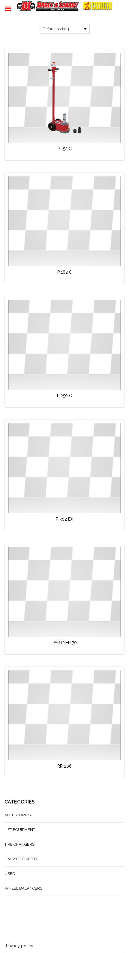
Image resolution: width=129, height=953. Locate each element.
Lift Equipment (19, 829)
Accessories (17, 815)
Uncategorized (20, 859)
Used (9, 873)
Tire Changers (19, 844)
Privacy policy (19, 945)
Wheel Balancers (23, 888)
